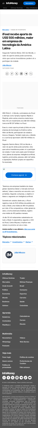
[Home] (12, 3)
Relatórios (6, 317)
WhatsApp (6, 342)
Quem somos (7, 361)
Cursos (22, 320)
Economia (6, 294)
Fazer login (6, 357)
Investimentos (17, 242)
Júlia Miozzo (6, 65)
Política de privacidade (6, 366)
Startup (28, 242)
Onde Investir (7, 286)
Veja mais (6, 353)
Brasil (22, 286)
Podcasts (5, 346)
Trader (22, 278)
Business (5, 302)
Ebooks (22, 324)
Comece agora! (17, 175)
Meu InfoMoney (32, 8)
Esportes (23, 294)
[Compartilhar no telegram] (26, 73)
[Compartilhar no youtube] (30, 377)
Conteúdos (6, 321)
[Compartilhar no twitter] (16, 73)
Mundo (5, 298)
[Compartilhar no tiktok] (25, 377)
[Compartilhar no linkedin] (21, 73)
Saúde (22, 302)
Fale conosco (25, 367)
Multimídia (7, 334)
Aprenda (6, 313)
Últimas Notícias (17, 8)
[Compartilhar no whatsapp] (7, 73)
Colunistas (24, 305)
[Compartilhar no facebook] (12, 73)
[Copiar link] (31, 73)
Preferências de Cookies (26, 362)
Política (5, 290)
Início (5, 8)
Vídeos (22, 338)
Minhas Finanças (26, 282)
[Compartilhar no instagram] (4, 377)
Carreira (23, 298)
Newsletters (29, 3)
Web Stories (24, 342)
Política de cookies (27, 357)
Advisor (5, 305)
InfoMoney (7, 274)
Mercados (5, 29)
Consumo (23, 290)
